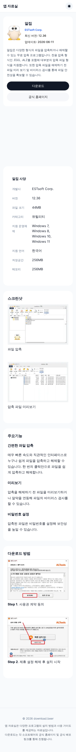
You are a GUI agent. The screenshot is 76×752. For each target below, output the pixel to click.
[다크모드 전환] (69, 6)
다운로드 (38, 86)
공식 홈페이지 (38, 97)
